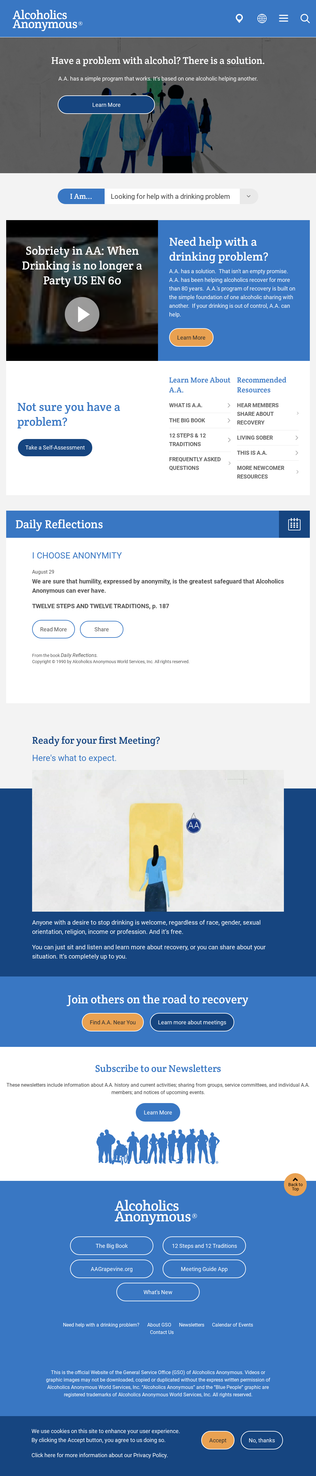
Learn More (106, 105)
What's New (158, 1292)
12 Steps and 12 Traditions (204, 1246)
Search (305, 18)
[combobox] (172, 196)
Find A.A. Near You (113, 1022)
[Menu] (283, 19)
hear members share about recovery (258, 414)
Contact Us (162, 1332)
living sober (255, 437)
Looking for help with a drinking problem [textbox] (170, 196)
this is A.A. (252, 452)
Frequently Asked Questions (195, 463)
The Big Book (187, 420)
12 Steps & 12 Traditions (187, 439)
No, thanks (262, 1440)
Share (101, 629)
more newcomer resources (260, 472)
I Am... (81, 196)
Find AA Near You (240, 18)
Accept (218, 1440)
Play (82, 314)
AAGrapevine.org (112, 1269)
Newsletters (191, 1325)
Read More (53, 629)
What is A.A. (185, 405)
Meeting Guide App (204, 1269)
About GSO (159, 1325)
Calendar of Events (232, 1325)
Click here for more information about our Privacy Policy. (99, 1455)
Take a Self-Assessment (55, 447)
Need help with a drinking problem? (101, 1325)
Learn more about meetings (192, 1022)
